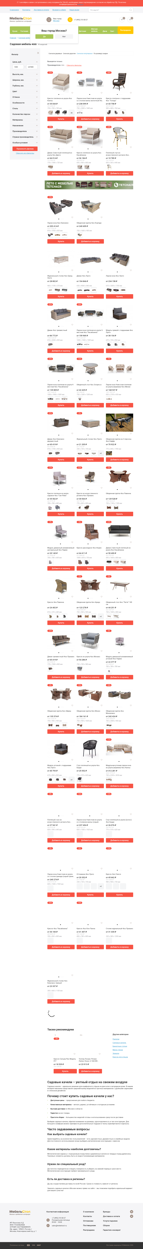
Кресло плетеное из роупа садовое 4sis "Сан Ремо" (57, 494)
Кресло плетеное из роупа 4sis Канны (59, 99)
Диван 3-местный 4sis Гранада (59, 1198)
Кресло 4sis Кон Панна (86, 928)
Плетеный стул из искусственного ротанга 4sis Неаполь (58, 1145)
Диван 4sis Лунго (83, 276)
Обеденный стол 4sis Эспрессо (89, 385)
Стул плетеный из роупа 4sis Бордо (88, 766)
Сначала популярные (85, 53)
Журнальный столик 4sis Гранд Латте (59, 277)
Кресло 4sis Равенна (55, 602)
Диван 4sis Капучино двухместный (55, 440)
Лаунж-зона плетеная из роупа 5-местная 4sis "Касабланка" (90, 331)
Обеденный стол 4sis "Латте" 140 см (119, 603)
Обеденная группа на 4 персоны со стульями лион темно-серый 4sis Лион (89, 1091)
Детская (82, 31)
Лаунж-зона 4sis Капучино (57, 223)
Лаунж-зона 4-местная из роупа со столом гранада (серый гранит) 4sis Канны (61, 875)
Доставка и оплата (41, 10)
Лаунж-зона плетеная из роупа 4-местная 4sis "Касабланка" (60, 386)
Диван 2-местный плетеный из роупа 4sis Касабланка (118, 549)
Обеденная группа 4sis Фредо (88, 602)
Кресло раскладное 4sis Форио (89, 548)
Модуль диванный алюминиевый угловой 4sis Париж (119, 657)
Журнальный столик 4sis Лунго (89, 439)
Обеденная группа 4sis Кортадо (89, 223)
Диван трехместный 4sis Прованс (60, 656)
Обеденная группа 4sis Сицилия (118, 1198)
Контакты (26, 10)
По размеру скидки (101, 53)
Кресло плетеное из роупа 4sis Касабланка (89, 154)
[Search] (130, 10)
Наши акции (74, 10)
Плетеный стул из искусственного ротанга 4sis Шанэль (117, 154)
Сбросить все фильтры (25, 153)
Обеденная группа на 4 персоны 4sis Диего (118, 1091)
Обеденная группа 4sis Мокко (88, 711)
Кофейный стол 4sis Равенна (88, 1035)
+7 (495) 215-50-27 (81, 20)
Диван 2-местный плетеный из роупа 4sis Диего (59, 154)
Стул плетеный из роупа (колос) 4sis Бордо (119, 821)
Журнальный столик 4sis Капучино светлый (87, 1199)
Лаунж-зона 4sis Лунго (115, 276)
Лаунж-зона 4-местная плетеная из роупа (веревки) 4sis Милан (118, 386)
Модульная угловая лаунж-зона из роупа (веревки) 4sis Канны (118, 766)
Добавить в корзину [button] (90, 119)
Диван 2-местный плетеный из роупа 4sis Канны (59, 1036)
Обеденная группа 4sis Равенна (118, 493)
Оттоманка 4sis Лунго (85, 874)
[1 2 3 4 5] (90, 207)
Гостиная (24, 31)
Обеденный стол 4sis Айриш (117, 981)
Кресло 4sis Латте (113, 1144)
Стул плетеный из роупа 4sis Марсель (88, 982)
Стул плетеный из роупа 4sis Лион (88, 1145)
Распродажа (125, 30)
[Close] (38, 53)
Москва (56, 21)
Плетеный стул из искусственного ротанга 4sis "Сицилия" (58, 821)
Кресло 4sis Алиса (54, 1090)
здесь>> (80, 4)
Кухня (14, 31)
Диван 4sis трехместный (57, 330)
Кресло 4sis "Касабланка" (57, 928)
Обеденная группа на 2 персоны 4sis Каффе (118, 440)
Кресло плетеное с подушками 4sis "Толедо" (118, 99)
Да (44, 36)
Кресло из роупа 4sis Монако (88, 656)
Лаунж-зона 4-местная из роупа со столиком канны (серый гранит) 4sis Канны (89, 821)
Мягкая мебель (94, 30)
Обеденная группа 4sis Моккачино (115, 712)
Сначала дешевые (55, 53)
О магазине (14, 10)
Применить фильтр (25, 148)
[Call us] (70, 19)
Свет (112, 31)
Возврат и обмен (59, 10)
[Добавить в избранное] (72, 92)
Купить (61, 119)
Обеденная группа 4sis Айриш (59, 711)
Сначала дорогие (69, 53)
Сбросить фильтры (74, 65)
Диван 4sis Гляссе (113, 1035)
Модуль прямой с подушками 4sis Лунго (119, 331)
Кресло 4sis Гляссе (113, 874)
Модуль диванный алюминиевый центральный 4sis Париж (60, 549)
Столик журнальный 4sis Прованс (119, 928)
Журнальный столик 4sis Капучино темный (57, 982)
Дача (105, 31)
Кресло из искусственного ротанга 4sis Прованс (87, 494)
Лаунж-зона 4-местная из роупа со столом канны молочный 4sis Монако (90, 99)
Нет (64, 36)
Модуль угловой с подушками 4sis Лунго (59, 766)
